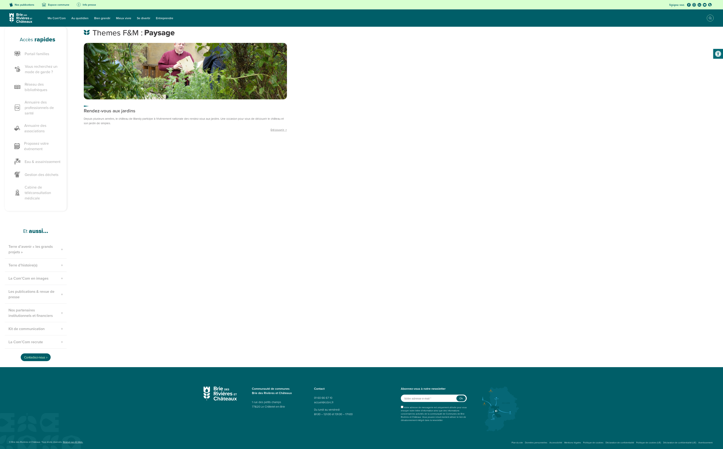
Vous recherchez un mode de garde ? (41, 69)
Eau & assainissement (42, 161)
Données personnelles (536, 442)
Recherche (708, 18)
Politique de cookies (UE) (648, 442)
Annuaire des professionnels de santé (39, 107)
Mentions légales (572, 442)
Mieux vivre (123, 18)
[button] (718, 54)
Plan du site (517, 442)
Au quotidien (79, 18)
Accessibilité (555, 442)
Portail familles (37, 53)
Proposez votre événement (36, 146)
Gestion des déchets (41, 174)
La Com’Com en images (28, 278)
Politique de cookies (593, 442)
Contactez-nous (34, 357)
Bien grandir (102, 18)
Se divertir (143, 18)
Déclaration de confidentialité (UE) (679, 442)
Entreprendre (164, 18)
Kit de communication (26, 328)
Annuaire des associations (35, 128)
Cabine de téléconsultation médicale (38, 192)
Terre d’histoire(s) (22, 265)
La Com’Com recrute (25, 342)
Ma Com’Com (57, 18)
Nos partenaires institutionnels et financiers (30, 312)
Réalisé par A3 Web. (73, 442)
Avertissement (705, 442)
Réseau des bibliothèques (36, 86)
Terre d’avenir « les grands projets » (30, 249)
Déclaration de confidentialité (620, 442)
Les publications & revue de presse (31, 294)
